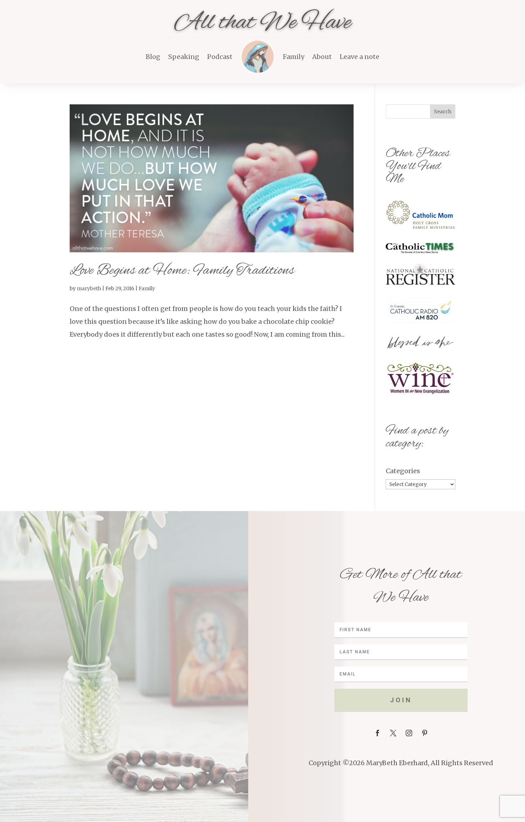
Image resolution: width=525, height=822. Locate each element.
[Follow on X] (393, 733)
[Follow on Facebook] (377, 733)
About (322, 57)
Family (293, 57)
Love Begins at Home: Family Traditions (182, 270)
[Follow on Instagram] (408, 733)
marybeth (89, 288)
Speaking (183, 57)
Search (442, 111)
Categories (403, 471)
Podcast (219, 57)
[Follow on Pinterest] (424, 733)
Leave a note (359, 57)
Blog (153, 57)
